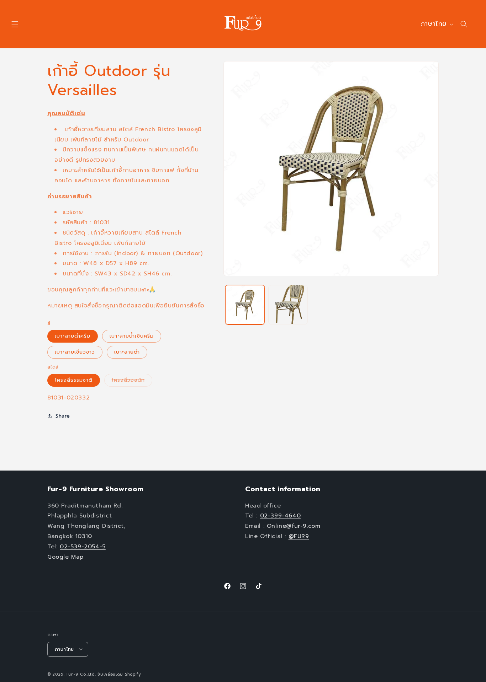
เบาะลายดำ (127, 352)
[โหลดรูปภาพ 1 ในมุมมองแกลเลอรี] (245, 304)
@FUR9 (299, 536)
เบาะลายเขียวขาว (75, 352)
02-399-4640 (280, 515)
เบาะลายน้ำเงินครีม (132, 336)
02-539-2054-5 (83, 546)
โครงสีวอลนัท (132, 381)
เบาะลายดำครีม (72, 336)
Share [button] (63, 416)
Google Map (65, 556)
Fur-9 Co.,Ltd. (81, 674)
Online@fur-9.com (294, 526)
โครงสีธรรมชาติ (74, 380)
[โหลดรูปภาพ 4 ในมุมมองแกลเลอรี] (288, 304)
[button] (15, 24)
